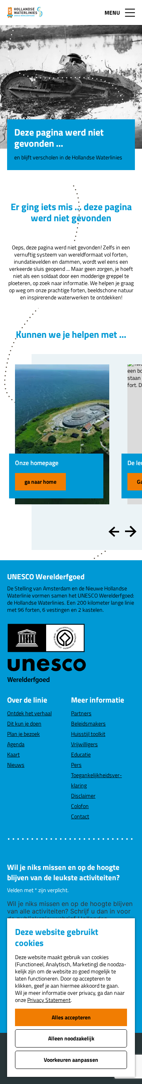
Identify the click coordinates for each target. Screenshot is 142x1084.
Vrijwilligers (84, 744)
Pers (76, 764)
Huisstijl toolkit (88, 734)
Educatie (81, 754)
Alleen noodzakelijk (71, 1038)
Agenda (15, 744)
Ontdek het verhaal (29, 713)
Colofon (80, 806)
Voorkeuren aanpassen (71, 1059)
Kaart (13, 754)
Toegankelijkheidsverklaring (96, 780)
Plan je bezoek (23, 734)
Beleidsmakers (88, 723)
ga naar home (40, 481)
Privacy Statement (49, 1000)
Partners (81, 713)
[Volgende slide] (130, 532)
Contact (80, 816)
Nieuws (15, 764)
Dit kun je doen (24, 723)
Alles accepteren (71, 1017)
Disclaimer (83, 795)
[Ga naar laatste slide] (114, 532)
